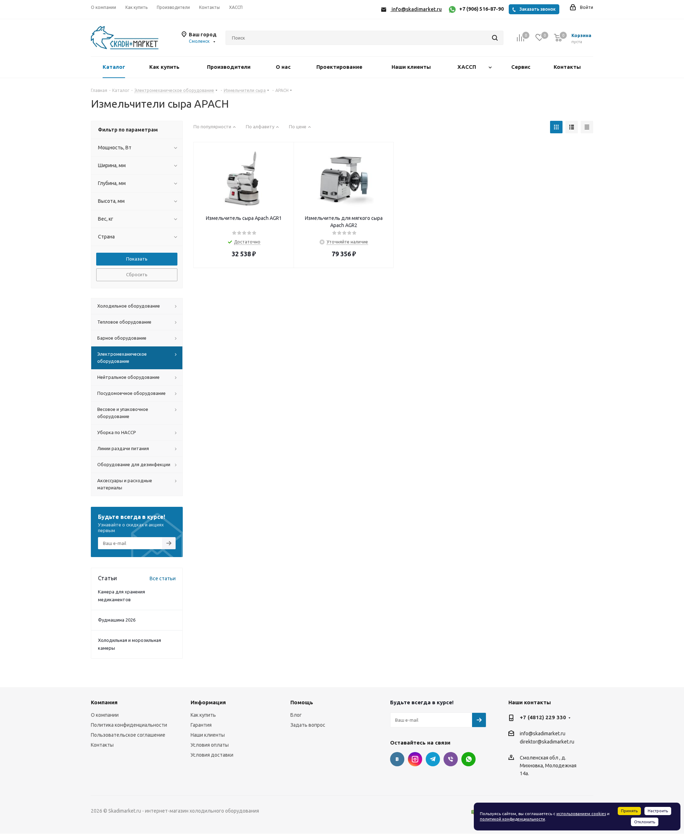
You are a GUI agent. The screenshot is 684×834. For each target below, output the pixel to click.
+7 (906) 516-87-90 (481, 9)
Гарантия (201, 725)
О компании (105, 715)
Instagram (415, 759)
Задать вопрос (307, 725)
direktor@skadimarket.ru (547, 742)
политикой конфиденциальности (512, 819)
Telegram (433, 759)
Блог (296, 715)
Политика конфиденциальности (129, 725)
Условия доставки (212, 755)
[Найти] (494, 38)
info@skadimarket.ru (542, 733)
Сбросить (136, 274)
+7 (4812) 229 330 (543, 717)
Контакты (102, 745)
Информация (208, 702)
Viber (451, 759)
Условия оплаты (210, 745)
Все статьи (163, 578)
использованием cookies (581, 814)
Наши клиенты (208, 735)
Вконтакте (397, 759)
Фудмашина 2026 (116, 619)
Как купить (203, 715)
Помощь (301, 702)
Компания (104, 702)
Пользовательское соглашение (128, 735)
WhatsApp (468, 759)
